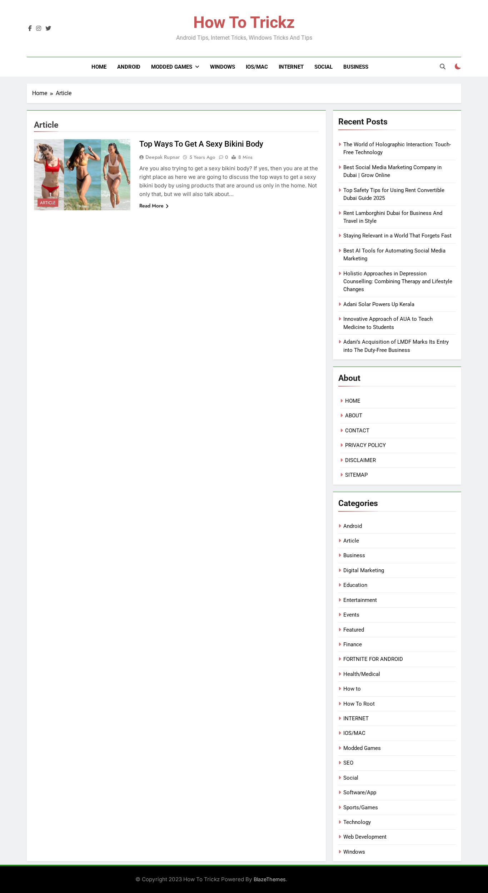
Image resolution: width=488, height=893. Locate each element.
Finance (352, 644)
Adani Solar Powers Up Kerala (378, 304)
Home (98, 67)
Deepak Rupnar (162, 157)
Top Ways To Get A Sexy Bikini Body (201, 143)
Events (351, 615)
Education (355, 585)
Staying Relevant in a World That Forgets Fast (397, 235)
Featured (353, 630)
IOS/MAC (257, 67)
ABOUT (353, 415)
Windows (222, 67)
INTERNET (291, 67)
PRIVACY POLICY (365, 445)
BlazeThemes (270, 879)
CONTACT (357, 430)
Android (128, 67)
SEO (348, 763)
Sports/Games (360, 807)
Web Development (365, 837)
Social (323, 67)
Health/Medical (361, 674)
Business (355, 67)
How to (352, 689)
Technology (357, 822)
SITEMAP (356, 475)
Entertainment (360, 600)
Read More (151, 205)
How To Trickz (244, 22)
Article (48, 203)
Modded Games (171, 67)
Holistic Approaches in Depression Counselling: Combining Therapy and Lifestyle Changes (397, 281)
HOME (352, 401)
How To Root (359, 704)
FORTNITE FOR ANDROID (373, 659)
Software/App (359, 792)
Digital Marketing (363, 570)
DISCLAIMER (360, 460)
